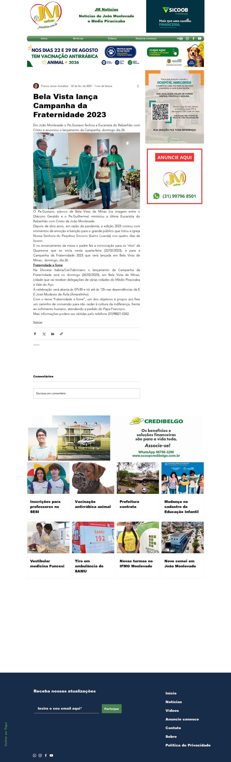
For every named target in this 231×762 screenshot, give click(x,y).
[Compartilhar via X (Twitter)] (43, 333)
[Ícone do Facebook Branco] (46, 755)
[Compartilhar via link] (61, 333)
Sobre (171, 737)
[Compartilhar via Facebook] (35, 333)
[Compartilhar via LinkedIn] (52, 333)
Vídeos (172, 711)
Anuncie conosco (182, 719)
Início (170, 693)
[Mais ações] (138, 86)
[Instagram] (187, 38)
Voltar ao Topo (6, 734)
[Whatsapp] (181, 38)
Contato (173, 728)
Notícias (37, 322)
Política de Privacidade (184, 745)
